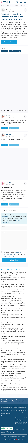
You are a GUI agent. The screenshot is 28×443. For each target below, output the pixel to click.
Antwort (4, 232)
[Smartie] (3, 116)
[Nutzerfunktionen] (21, 2)
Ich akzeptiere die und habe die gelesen (14, 254)
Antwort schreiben (9, 42)
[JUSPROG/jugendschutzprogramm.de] (7, 428)
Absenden (14, 260)
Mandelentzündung (20, 5)
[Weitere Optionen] (25, 10)
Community (9, 400)
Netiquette (24, 400)
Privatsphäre (21, 436)
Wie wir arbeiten (18, 402)
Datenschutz (13, 436)
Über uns (4, 401)
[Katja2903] (3, 183)
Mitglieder (17, 400)
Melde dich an (6, 216)
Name (3, 226)
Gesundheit (4, 51)
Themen (8, 5)
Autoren (10, 402)
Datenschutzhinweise (10, 256)
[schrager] (3, 135)
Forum (2, 5)
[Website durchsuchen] (17, 2)
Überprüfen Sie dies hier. (20, 423)
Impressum (6, 436)
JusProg (13, 432)
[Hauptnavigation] (25, 2)
